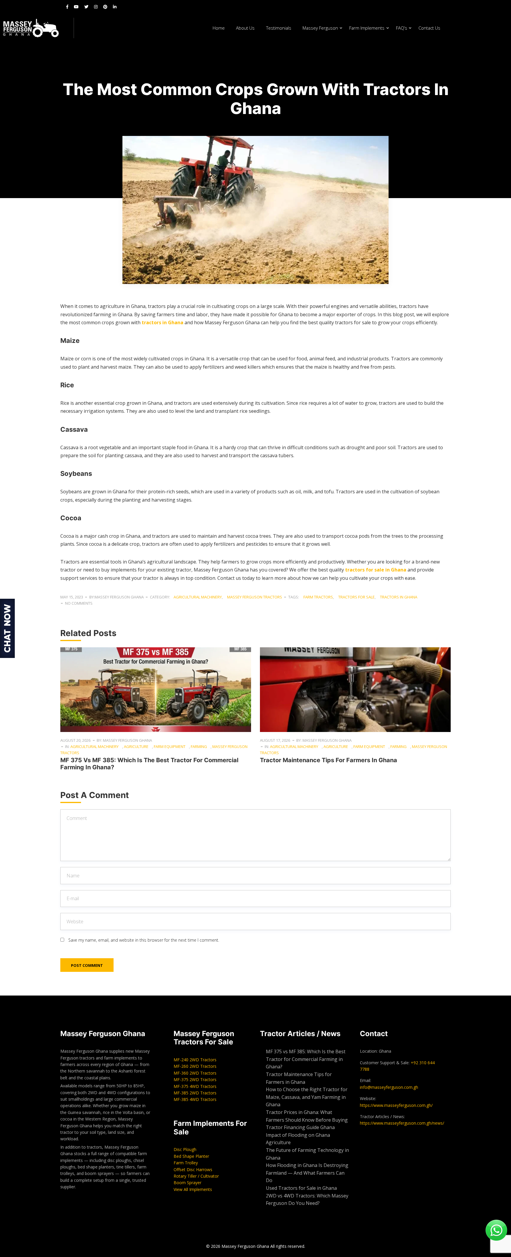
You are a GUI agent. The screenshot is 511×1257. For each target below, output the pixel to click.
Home (219, 28)
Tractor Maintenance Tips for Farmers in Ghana (328, 760)
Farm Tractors (318, 597)
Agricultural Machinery (198, 597)
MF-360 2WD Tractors (195, 1073)
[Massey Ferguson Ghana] (37, 28)
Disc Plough (185, 1149)
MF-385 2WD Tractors (195, 1093)
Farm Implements (366, 28)
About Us (245, 28)
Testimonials (278, 28)
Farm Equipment (169, 746)
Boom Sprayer (187, 1182)
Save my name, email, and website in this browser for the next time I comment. (143, 940)
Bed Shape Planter (191, 1156)
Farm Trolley (186, 1163)
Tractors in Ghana (398, 597)
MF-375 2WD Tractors (195, 1079)
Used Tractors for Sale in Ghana (302, 1188)
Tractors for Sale (356, 597)
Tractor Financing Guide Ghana (300, 1127)
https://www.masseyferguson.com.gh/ (396, 1105)
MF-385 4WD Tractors (195, 1099)
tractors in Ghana (162, 322)
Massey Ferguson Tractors (254, 597)
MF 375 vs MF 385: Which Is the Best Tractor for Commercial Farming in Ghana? (305, 1059)
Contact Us (429, 28)
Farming (199, 746)
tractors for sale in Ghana (375, 569)
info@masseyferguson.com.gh (389, 1087)
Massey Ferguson (320, 28)
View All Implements (193, 1189)
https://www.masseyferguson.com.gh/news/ (402, 1123)
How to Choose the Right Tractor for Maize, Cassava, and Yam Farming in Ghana (306, 1097)
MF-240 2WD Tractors (195, 1059)
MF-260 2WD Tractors (195, 1066)
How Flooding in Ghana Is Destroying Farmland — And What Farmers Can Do (307, 1173)
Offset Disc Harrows (193, 1169)
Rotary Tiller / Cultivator (196, 1176)
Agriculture (136, 746)
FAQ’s (401, 28)
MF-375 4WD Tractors (195, 1086)
